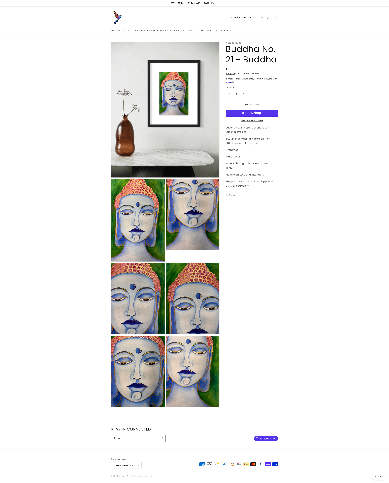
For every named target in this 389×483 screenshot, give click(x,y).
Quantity (230, 87)
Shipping (230, 73)
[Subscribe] (162, 438)
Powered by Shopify (143, 476)
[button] (117, 30)
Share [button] (232, 195)
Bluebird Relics (126, 476)
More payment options (252, 120)
